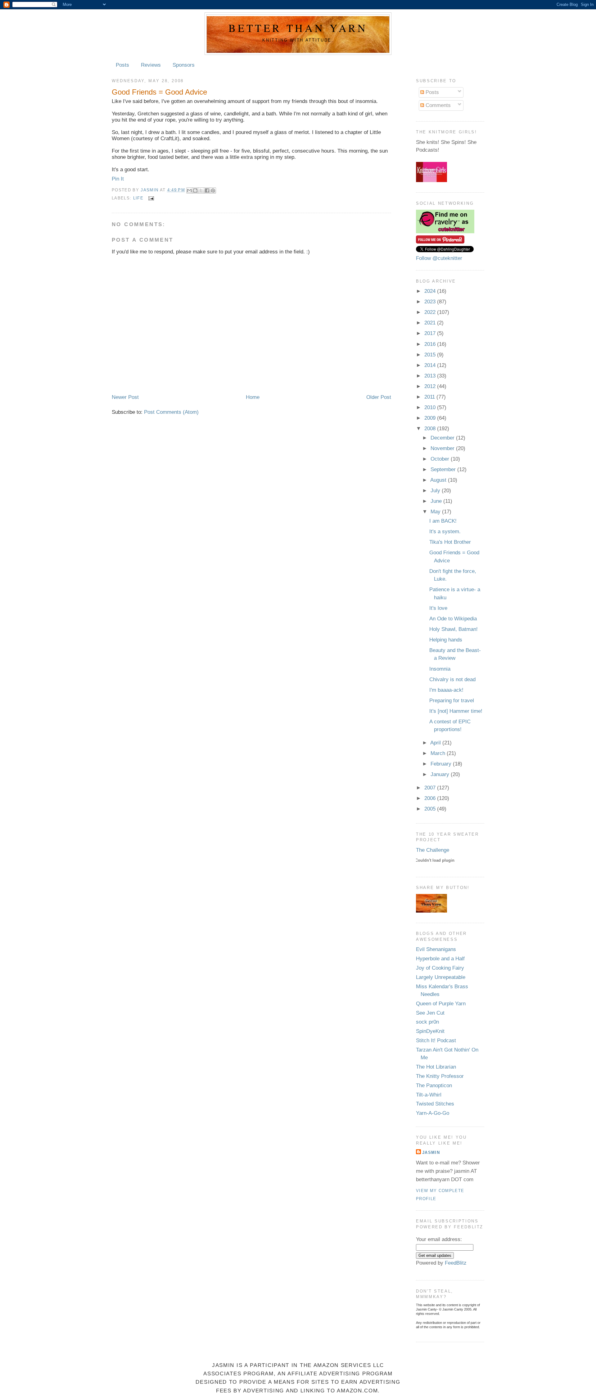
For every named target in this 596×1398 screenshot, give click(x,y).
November (443, 448)
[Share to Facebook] (207, 190)
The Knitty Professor (440, 1076)
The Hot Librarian (436, 1067)
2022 (430, 312)
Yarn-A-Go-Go (432, 1113)
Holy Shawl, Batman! (453, 629)
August (439, 480)
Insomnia (439, 669)
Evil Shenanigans (436, 949)
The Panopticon (434, 1085)
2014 (430, 365)
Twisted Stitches (435, 1104)
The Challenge (432, 850)
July (436, 491)
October (441, 459)
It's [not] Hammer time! (455, 711)
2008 (430, 428)
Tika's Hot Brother (450, 542)
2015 (430, 355)
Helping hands (445, 640)
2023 (430, 302)
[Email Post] (150, 198)
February (442, 764)
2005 (430, 809)
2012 (430, 386)
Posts (122, 65)
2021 (430, 323)
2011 (430, 397)
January (441, 774)
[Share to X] (201, 190)
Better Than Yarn (298, 28)
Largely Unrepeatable (440, 977)
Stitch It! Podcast (436, 1040)
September (444, 469)
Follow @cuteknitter (439, 258)
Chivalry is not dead (452, 679)
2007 (430, 788)
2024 (430, 291)
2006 (430, 798)
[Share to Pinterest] (213, 190)
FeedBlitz (456, 1263)
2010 (430, 407)
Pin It (118, 179)
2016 (430, 344)
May (436, 512)
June (437, 501)
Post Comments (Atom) (171, 412)
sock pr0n (427, 1022)
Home (253, 397)
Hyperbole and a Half (440, 959)
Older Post (378, 397)
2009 (430, 418)
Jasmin (150, 190)
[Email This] (189, 190)
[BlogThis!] (195, 190)
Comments (437, 105)
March (439, 753)
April (436, 743)
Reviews (151, 65)
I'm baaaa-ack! (446, 690)
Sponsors (184, 65)
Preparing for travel (451, 700)
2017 (430, 333)
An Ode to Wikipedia (453, 619)
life (138, 198)
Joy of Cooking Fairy (440, 968)
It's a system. (445, 531)
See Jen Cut (430, 1013)
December (443, 438)
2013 (430, 376)
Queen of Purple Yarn (441, 1004)
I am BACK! (443, 521)
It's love (438, 608)
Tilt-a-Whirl (428, 1095)
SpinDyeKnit (430, 1031)
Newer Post (125, 397)
